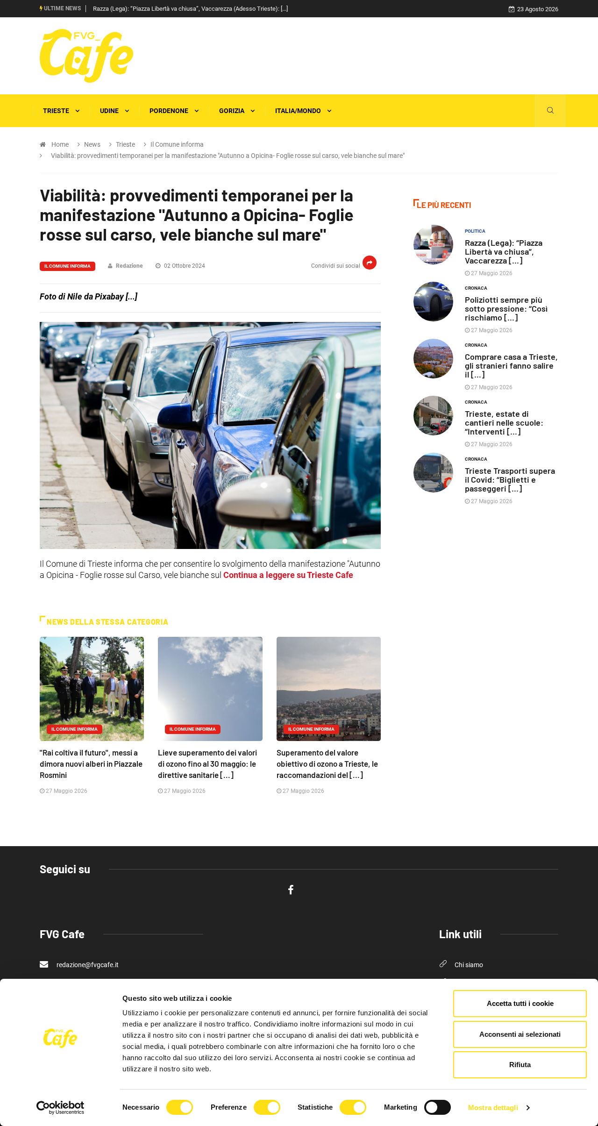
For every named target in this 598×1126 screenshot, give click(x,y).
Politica (475, 231)
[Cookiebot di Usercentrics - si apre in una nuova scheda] (60, 1108)
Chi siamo (469, 965)
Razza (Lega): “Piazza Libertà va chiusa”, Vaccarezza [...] (503, 251)
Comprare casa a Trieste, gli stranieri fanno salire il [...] (511, 365)
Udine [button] (110, 110)
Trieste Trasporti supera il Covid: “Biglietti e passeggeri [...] (510, 479)
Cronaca (476, 288)
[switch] (267, 1107)
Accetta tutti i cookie (520, 1003)
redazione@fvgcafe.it (87, 965)
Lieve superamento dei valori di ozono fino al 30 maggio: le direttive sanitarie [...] (207, 763)
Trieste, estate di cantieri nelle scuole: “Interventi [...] (504, 422)
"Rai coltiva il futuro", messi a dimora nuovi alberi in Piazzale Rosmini (91, 763)
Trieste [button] (57, 110)
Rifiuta (520, 1065)
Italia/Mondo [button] (298, 110)
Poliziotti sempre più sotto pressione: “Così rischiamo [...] (506, 308)
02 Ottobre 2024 (184, 266)
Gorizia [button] (232, 110)
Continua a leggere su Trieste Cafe (288, 575)
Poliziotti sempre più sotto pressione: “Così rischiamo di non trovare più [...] (190, 8)
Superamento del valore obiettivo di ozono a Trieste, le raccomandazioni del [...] (327, 763)
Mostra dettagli (493, 1108)
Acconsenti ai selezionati (520, 1034)
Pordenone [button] (170, 110)
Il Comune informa (67, 266)
